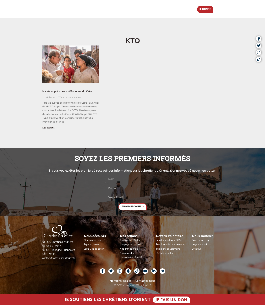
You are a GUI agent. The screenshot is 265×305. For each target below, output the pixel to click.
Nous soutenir (181, 9)
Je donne (205, 9)
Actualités (68, 9)
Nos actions (121, 9)
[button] (225, 9)
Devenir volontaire (150, 9)
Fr (218, 9)
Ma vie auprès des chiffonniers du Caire (67, 91)
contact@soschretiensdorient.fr (58, 258)
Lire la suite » (49, 128)
